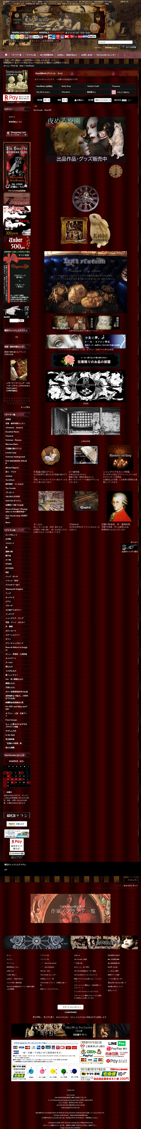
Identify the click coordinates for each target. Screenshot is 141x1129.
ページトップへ (132, 880)
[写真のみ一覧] (125, 100)
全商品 (8, 419)
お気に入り (10, 971)
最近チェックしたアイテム (49, 989)
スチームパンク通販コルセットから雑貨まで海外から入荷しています (87, 997)
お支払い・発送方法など (15, 979)
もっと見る (25, 407)
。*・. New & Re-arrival (48, 963)
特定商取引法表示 (114, 955)
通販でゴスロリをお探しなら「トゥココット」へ (87, 980)
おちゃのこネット (131, 885)
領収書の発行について (115, 986)
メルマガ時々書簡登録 (14, 982)
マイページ (10, 963)
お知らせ (77, 955)
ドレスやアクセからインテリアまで (86, 991)
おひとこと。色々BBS (81, 967)
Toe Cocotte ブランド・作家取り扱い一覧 (53, 984)
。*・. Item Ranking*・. (48, 967)
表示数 (40, 100)
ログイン (97, 47)
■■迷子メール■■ (113, 975)
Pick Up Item (45, 971)
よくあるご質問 (113, 971)
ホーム (9, 955)
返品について (112, 990)
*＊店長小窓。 (79, 963)
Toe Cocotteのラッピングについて (85, 975)
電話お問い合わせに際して (117, 982)
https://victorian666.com (79, 1115)
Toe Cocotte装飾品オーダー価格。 (85, 971)
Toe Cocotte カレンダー (48, 975)
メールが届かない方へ (115, 979)
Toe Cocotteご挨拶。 (81, 959)
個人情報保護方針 (114, 963)
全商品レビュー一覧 (47, 979)
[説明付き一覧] (131, 100)
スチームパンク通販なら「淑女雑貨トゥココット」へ (87, 986)
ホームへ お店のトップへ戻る (130, 547)
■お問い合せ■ (112, 967)
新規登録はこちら (111, 47)
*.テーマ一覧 (44, 959)
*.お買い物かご (12, 975)
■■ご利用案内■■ (113, 959)
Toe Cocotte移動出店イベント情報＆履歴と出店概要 (20, 988)
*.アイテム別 (44, 955)
